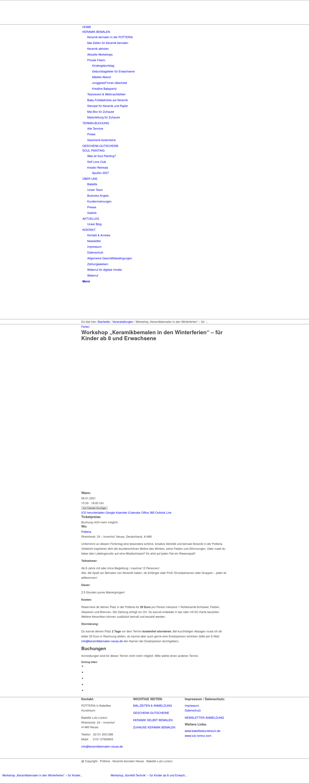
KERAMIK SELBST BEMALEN (153, 720)
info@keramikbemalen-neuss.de (102, 641)
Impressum (192, 705)
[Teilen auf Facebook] (86, 666)
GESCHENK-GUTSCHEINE (151, 713)
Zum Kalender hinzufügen (94, 508)
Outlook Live (163, 512)
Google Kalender (116, 512)
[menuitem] (155, 26)
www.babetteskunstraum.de (202, 731)
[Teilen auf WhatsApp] (86, 678)
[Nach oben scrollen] (1, 780)
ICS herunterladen (93, 512)
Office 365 (147, 512)
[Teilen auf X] (86, 672)
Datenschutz (193, 710)
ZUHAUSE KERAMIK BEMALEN (154, 727)
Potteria (86, 531)
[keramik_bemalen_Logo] (105, 21)
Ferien (85, 326)
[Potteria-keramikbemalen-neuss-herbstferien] (154, 407)
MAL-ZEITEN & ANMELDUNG (152, 705)
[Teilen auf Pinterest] (86, 684)
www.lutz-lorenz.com (198, 735)
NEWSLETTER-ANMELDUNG (204, 717)
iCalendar (134, 512)
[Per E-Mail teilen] (86, 690)
